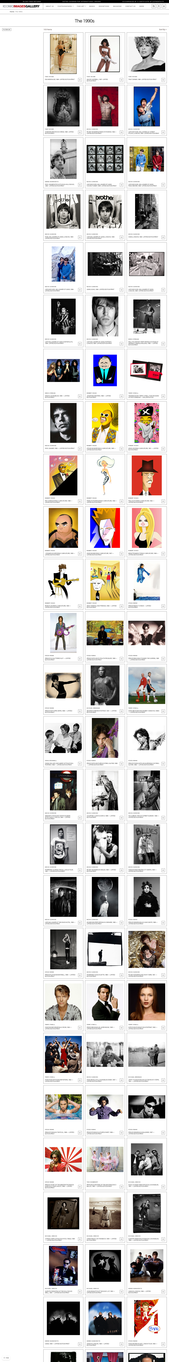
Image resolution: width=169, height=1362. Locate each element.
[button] (163, 29)
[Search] (154, 6)
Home (12, 11)
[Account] (159, 6)
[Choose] (79, 79)
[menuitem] (142, 6)
